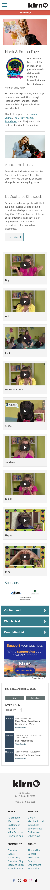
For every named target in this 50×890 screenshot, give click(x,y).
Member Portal (36, 821)
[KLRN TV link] (39, 5)
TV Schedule (14, 817)
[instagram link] (30, 880)
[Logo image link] (16, 592)
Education (13, 850)
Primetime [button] (35, 698)
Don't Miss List (14, 632)
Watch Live (13, 821)
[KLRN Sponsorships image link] (25, 659)
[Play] (25, 265)
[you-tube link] (25, 880)
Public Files (33, 868)
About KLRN (34, 850)
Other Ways (34, 835)
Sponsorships (35, 828)
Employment (34, 864)
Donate (32, 817)
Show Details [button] (20, 727)
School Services (16, 868)
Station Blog (14, 857)
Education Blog (15, 861)
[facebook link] (14, 880)
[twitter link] (19, 880)
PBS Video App (15, 835)
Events (11, 853)
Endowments (35, 832)
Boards (31, 861)
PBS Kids (12, 828)
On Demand (12, 610)
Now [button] (14, 698)
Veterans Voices (16, 864)
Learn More (13, 237)
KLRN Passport (15, 832)
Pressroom (33, 857)
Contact (32, 853)
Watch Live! (12, 621)
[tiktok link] (36, 880)
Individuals (33, 825)
